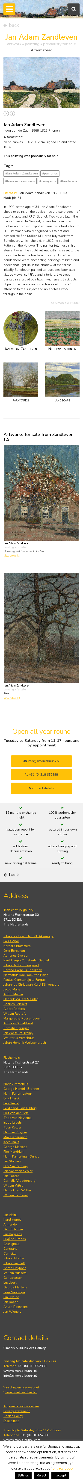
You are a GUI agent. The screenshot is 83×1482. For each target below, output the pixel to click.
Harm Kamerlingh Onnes (21, 1156)
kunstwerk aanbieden (21, 1392)
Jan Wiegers (12, 1311)
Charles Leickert (15, 1004)
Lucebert (9, 1282)
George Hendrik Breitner (21, 1089)
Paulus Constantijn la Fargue (24, 980)
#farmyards (47, 181)
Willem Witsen (14, 1185)
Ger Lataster (12, 1278)
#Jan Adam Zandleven (21, 173)
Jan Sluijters (12, 1161)
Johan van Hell (14, 1263)
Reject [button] (41, 1475)
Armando (10, 1224)
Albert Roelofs (14, 1009)
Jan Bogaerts (12, 1234)
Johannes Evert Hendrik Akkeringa (28, 936)
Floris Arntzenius (15, 1084)
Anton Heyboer (14, 1268)
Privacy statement (16, 1411)
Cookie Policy (13, 1416)
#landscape (68, 181)
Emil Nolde (11, 1297)
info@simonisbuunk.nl (43, 761)
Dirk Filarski (11, 1098)
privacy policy (63, 1468)
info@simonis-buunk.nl (20, 1375)
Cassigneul (11, 1244)
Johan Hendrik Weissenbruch (24, 1042)
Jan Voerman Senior (18, 1171)
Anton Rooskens (15, 1307)
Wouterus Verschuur (18, 1038)
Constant (10, 1248)
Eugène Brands (14, 1239)
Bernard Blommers (17, 946)
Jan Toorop (11, 1176)
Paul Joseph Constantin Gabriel (26, 960)
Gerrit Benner (13, 1229)
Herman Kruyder (15, 1132)
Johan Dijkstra (13, 1258)
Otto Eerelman (14, 951)
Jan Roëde (10, 1302)
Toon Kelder (12, 1127)
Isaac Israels (12, 1122)
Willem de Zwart (15, 1195)
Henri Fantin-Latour (17, 1093)
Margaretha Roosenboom (22, 1018)
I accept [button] (60, 1475)
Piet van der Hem (16, 1113)
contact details (42, 788)
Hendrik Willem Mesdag (21, 999)
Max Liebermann (15, 1137)
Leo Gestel (11, 1103)
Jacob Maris (11, 989)
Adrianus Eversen (16, 955)
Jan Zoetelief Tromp (18, 1033)
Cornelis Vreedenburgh (20, 1181)
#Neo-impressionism (20, 181)
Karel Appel (12, 1219)
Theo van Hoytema (17, 1118)
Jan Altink (10, 1215)
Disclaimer (11, 1421)
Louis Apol (11, 941)
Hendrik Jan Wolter (17, 1190)
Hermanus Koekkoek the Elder (25, 975)
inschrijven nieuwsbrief (22, 1387)
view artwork (11, 555)
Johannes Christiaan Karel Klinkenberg (31, 984)
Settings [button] (23, 1475)
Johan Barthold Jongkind (21, 965)
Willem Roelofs (14, 1013)
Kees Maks (11, 1142)
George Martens (15, 1147)
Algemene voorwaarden (21, 1406)
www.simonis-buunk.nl (20, 1371)
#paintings (50, 173)
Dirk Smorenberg (15, 1166)
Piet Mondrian (13, 1151)
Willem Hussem (15, 1273)
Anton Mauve (13, 994)
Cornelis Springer (16, 1028)
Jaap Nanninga (14, 1292)
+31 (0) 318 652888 (43, 774)
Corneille (10, 1253)
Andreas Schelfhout (18, 1023)
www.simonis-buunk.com (21, 1440)
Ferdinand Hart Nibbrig (20, 1108)
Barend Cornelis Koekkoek (22, 970)
